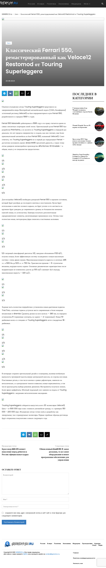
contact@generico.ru (53, 554)
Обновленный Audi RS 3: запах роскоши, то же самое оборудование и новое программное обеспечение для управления (54, 454)
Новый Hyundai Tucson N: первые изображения (81, 126)
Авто (16, 14)
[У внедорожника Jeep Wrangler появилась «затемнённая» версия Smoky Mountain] (99, 111)
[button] (102, 4)
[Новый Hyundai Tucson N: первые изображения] (99, 126)
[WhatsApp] (16, 93)
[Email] (22, 93)
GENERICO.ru (7, 14)
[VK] (10, 93)
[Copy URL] (28, 93)
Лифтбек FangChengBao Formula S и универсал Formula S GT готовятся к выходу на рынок (81, 157)
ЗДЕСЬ (25, 554)
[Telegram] (4, 93)
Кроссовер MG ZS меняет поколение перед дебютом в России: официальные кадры (15, 452)
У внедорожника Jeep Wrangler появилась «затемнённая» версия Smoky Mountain (83, 111)
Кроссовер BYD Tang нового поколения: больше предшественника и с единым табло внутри (82, 142)
